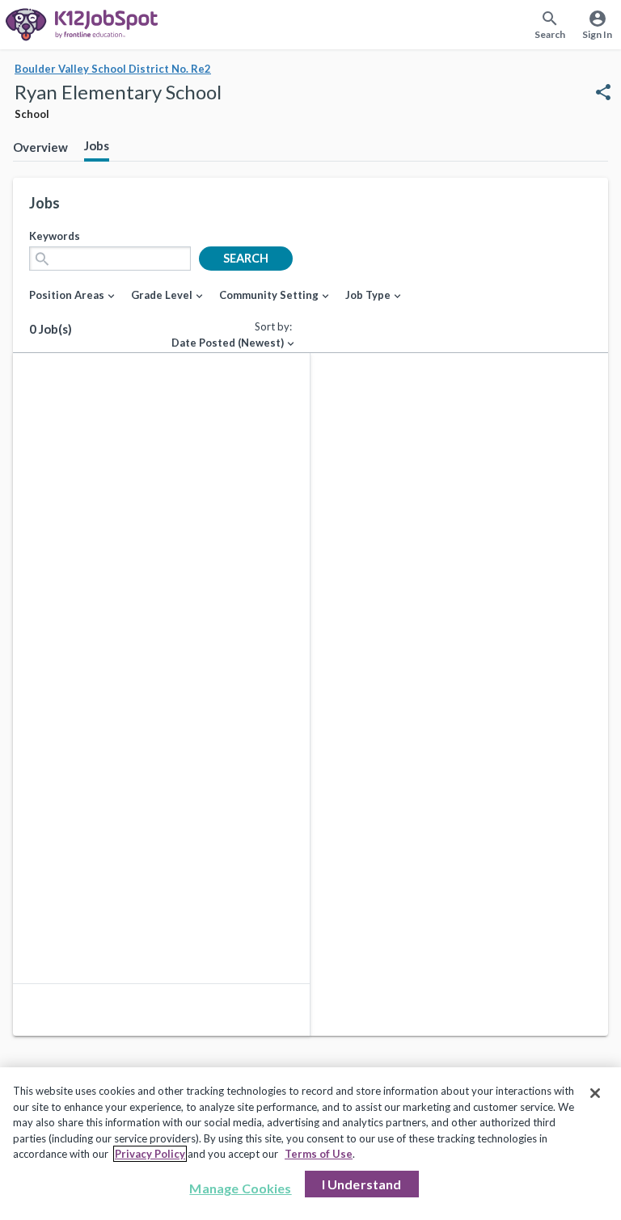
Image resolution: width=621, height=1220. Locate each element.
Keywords (54, 235)
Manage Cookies (240, 1188)
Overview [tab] (40, 147)
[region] (310, 1143)
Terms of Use (319, 1153)
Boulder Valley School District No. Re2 (113, 68)
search (245, 258)
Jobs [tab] (96, 145)
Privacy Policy (150, 1153)
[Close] (595, 1093)
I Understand (362, 1184)
